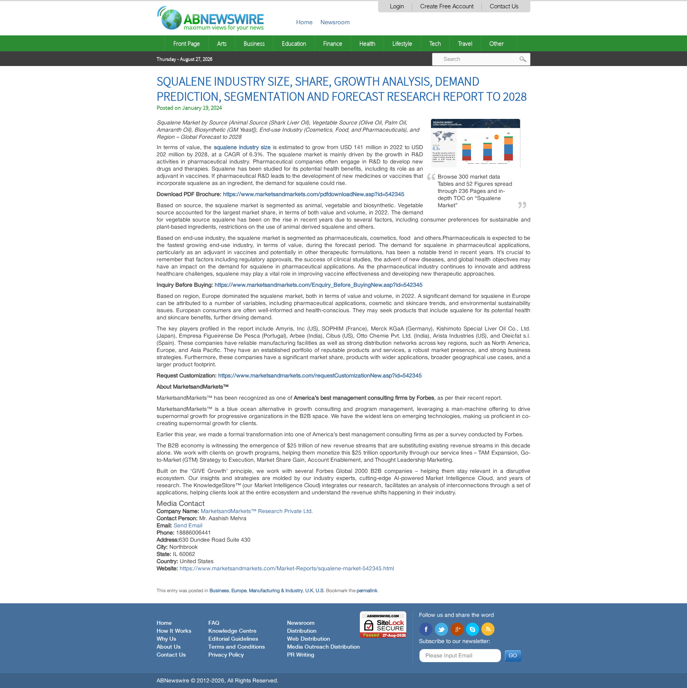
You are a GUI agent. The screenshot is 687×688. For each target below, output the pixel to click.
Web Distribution (308, 639)
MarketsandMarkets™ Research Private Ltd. (257, 511)
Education (294, 43)
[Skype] (472, 629)
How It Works (174, 631)
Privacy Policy (226, 655)
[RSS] (488, 629)
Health (367, 43)
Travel (465, 43)
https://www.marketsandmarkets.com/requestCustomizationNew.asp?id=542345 (320, 375)
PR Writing (300, 655)
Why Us (166, 639)
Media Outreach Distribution (323, 647)
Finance (332, 43)
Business (254, 43)
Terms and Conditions (236, 647)
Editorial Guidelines (233, 639)
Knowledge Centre (232, 631)
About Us (168, 647)
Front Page (186, 43)
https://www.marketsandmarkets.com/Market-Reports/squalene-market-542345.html (287, 568)
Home (304, 22)
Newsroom (335, 22)
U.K (309, 590)
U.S (320, 590)
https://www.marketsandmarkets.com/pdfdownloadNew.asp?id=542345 (313, 194)
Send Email (188, 525)
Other (496, 43)
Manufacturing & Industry (276, 590)
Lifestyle (402, 43)
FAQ (213, 623)
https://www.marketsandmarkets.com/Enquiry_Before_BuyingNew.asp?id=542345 (319, 285)
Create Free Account (447, 7)
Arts (222, 43)
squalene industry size (242, 147)
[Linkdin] (457, 629)
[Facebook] (426, 629)
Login (397, 7)
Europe (238, 590)
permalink (367, 590)
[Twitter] (441, 629)
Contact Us (504, 7)
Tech (435, 43)
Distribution (301, 631)
